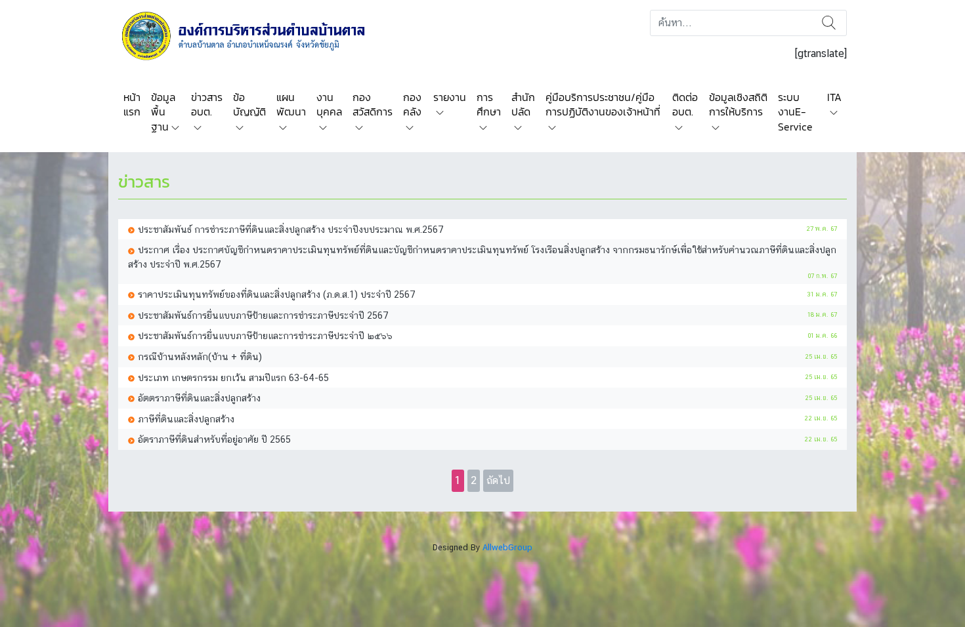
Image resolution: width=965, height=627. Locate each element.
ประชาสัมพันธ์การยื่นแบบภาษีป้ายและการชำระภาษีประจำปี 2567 (263, 315)
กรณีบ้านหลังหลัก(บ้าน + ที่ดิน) (200, 356)
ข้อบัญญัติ (249, 104)
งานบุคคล (329, 104)
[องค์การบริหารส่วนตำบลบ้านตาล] (252, 35)
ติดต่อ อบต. (685, 104)
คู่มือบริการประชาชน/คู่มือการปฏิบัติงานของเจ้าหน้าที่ (603, 104)
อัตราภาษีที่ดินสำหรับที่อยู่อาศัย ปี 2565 (214, 439)
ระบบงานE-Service (795, 111)
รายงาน (449, 97)
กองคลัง (412, 104)
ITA (834, 97)
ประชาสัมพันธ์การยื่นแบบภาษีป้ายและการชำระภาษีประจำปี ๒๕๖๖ (265, 335)
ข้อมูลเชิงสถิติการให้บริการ (738, 104)
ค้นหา (828, 22)
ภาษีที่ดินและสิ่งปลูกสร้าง (186, 418)
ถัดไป (498, 480)
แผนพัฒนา (291, 104)
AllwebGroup (507, 547)
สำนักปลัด (523, 104)
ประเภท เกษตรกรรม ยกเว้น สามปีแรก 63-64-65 (233, 377)
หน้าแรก (131, 104)
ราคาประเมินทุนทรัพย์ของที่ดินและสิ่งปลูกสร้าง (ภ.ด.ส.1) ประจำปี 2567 (277, 294)
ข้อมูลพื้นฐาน (163, 111)
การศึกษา (489, 104)
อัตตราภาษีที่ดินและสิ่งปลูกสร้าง (199, 397)
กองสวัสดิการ (373, 104)
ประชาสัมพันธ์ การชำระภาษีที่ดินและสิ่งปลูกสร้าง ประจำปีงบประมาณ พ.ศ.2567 (291, 229)
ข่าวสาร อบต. (207, 104)
